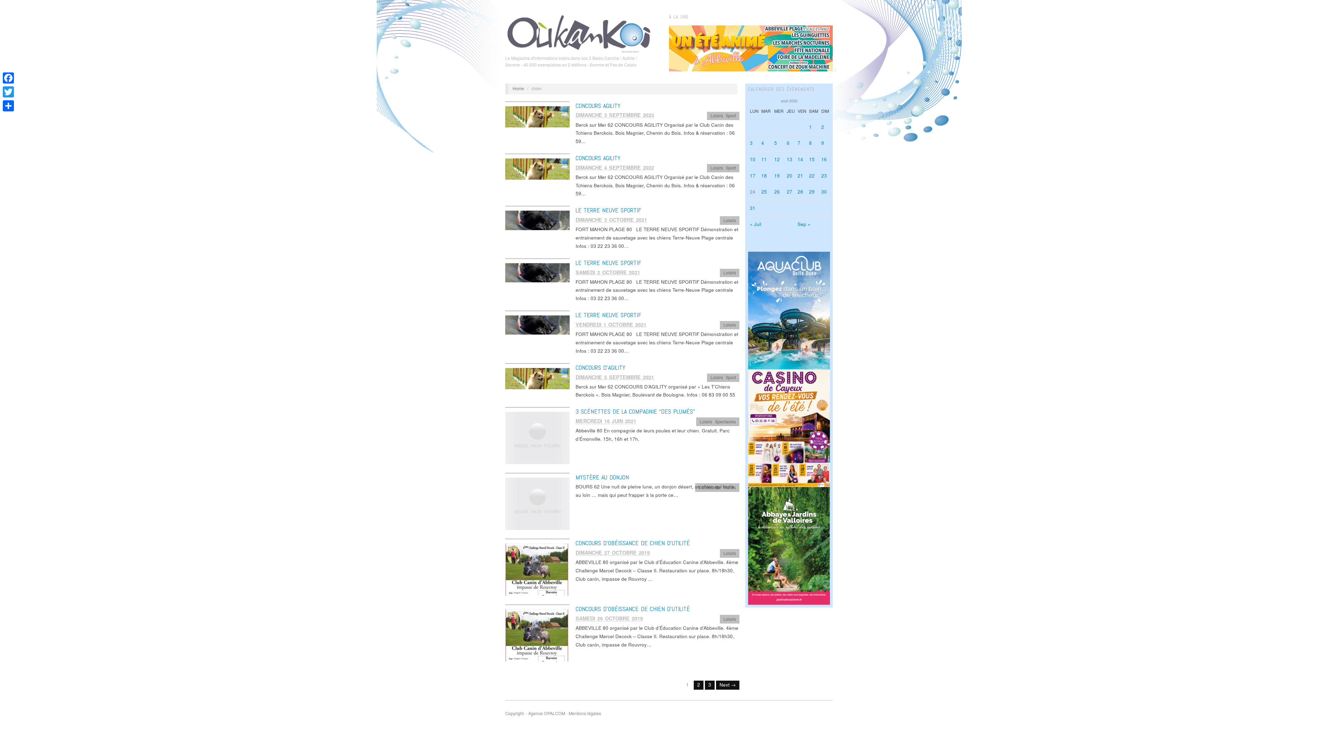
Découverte (710, 487)
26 (777, 191)
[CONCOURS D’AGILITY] (537, 378)
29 (812, 191)
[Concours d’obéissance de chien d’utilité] (537, 569)
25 (764, 191)
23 (824, 175)
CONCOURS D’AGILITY (600, 367)
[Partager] (8, 106)
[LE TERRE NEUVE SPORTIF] (537, 220)
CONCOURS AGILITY (598, 106)
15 (812, 159)
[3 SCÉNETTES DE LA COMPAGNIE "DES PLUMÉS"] (537, 437)
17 (752, 175)
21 (800, 175)
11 (764, 159)
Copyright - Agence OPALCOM (535, 713)
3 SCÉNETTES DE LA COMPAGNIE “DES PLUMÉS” (635, 411)
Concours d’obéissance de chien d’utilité (633, 543)
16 (824, 159)
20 (789, 175)
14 (800, 159)
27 (789, 191)
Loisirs (716, 115)
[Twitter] (8, 92)
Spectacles (725, 421)
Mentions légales (585, 713)
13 (789, 159)
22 (812, 175)
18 (764, 175)
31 (752, 208)
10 (752, 159)
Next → (728, 684)
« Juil (755, 224)
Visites (729, 487)
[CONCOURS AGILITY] (537, 116)
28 (800, 191)
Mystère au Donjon (602, 477)
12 (777, 159)
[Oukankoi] (579, 33)
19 (777, 175)
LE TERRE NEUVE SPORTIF (608, 210)
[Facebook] (8, 78)
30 (824, 191)
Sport (731, 115)
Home (518, 88)
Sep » (804, 224)
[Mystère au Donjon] (537, 503)
